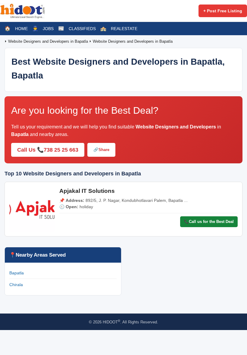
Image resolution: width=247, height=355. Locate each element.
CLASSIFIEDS (82, 28)
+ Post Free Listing (222, 10)
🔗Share (101, 149)
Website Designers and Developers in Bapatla (48, 41)
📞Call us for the (209, 221)
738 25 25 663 (61, 150)
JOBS (48, 28)
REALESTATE (124, 28)
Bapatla (16, 272)
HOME (21, 28)
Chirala (16, 284)
